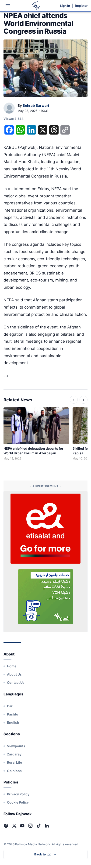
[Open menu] (8, 6)
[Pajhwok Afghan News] (35, 5)
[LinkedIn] (46, 825)
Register (81, 5)
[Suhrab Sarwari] (9, 108)
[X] (14, 825)
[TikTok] (38, 825)
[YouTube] (22, 825)
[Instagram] (30, 825)
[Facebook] (6, 825)
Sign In (65, 5)
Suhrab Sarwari (36, 105)
